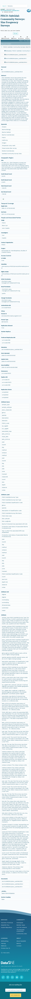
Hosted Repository (6, 927)
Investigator (4, 232)
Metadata (10, 6)
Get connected (15, 995)
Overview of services (7, 922)
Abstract (3, 75)
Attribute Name (5, 402)
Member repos (21, 925)
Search (4, 6)
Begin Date (4, 206)
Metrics (19, 943)
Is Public (3, 258)
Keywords (4, 124)
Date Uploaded (5, 353)
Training (3, 943)
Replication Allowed (6, 325)
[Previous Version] (2, 12)
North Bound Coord (6, 180)
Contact (19, 946)
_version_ (3, 891)
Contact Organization (7, 242)
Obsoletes (4, 347)
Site (2, 160)
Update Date (4, 359)
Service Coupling (5, 897)
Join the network (22, 927)
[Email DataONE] (12, 977)
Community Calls (22, 933)
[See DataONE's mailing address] (21, 977)
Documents (4, 878)
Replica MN (4, 377)
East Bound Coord (6, 192)
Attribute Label (5, 494)
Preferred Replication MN (8, 337)
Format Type (4, 319)
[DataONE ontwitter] (3, 977)
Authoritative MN (6, 305)
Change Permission (6, 298)
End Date (3, 212)
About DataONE (21, 941)
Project (3, 248)
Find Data (6, 952)
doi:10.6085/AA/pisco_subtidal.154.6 (10, 10)
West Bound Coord (6, 186)
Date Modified (5, 365)
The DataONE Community (20, 930)
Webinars (3, 946)
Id (1, 69)
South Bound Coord (6, 174)
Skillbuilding (4, 941)
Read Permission (5, 286)
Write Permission (6, 279)
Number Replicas (6, 331)
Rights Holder (5, 271)
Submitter (4, 264)
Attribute (3, 615)
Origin (2, 220)
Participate (20, 922)
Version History (8, 12)
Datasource (4, 371)
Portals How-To (5, 948)
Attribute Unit (5, 592)
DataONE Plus (5, 925)
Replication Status (6, 389)
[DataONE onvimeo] (8, 977)
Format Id (4, 313)
